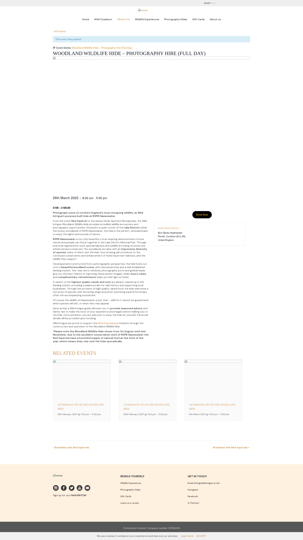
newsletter (79, 495)
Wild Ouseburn (103, 19)
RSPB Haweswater (168, 228)
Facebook (193, 496)
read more (187, 536)
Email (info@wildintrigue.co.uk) (204, 483)
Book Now (202, 214)
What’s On (123, 19)
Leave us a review (129, 503)
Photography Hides (175, 19)
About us (215, 19)
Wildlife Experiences (147, 19)
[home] (142, 10)
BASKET (207, 3)
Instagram (193, 489)
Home (85, 19)
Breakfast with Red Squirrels (71, 447)
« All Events (59, 31)
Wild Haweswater (108, 323)
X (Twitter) (193, 503)
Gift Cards (198, 19)
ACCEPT (201, 536)
